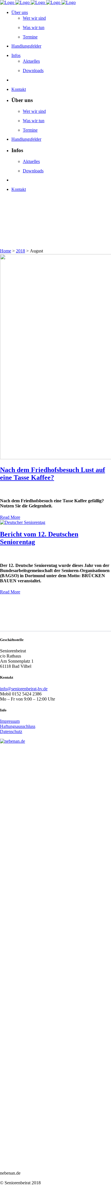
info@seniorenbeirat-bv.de (24, 688)
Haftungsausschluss (17, 726)
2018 (20, 250)
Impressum (10, 721)
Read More (10, 517)
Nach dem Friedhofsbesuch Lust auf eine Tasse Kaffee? (52, 473)
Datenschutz (11, 731)
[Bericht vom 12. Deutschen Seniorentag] (22, 522)
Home (5, 250)
